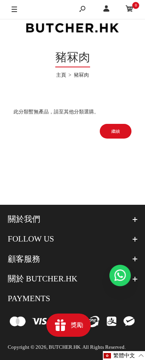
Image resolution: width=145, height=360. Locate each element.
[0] (129, 10)
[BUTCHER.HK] (72, 29)
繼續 (115, 131)
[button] (124, 355)
